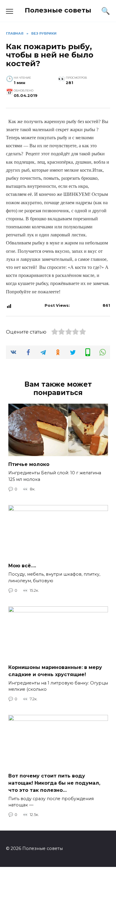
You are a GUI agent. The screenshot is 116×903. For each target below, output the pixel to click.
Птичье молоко (28, 464)
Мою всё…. (22, 566)
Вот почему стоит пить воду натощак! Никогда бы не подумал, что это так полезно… (54, 783)
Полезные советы (58, 10)
